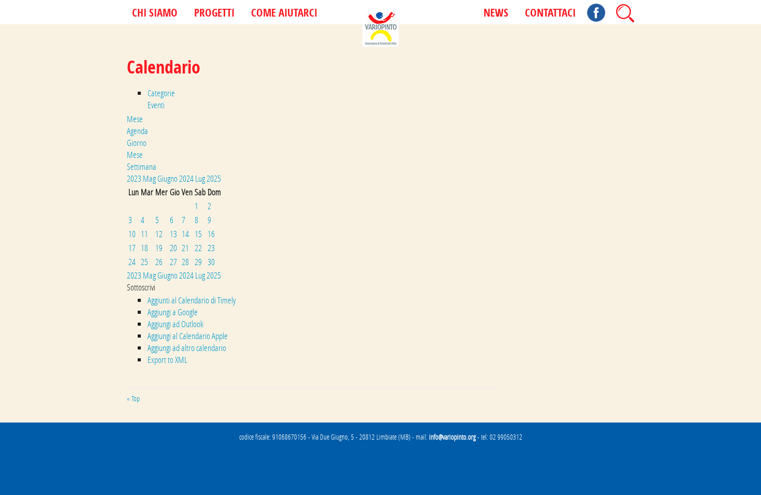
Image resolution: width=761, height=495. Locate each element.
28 (185, 262)
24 (132, 262)
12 (159, 234)
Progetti (214, 13)
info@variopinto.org (452, 437)
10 (132, 234)
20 (173, 248)
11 (144, 234)
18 (144, 248)
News (496, 13)
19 (159, 248)
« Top (133, 398)
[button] (141, 287)
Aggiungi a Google (173, 312)
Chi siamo (155, 13)
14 (185, 234)
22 (198, 248)
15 (198, 234)
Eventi (156, 105)
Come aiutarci (284, 13)
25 (144, 262)
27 (173, 262)
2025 (214, 178)
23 (211, 248)
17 (132, 248)
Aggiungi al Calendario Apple (188, 336)
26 (159, 262)
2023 (135, 178)
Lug (201, 178)
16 (211, 234)
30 (211, 262)
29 (198, 262)
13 (173, 234)
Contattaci (550, 13)
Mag (150, 178)
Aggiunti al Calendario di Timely (192, 300)
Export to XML (167, 360)
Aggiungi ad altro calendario (187, 348)
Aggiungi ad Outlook (175, 324)
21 (185, 248)
